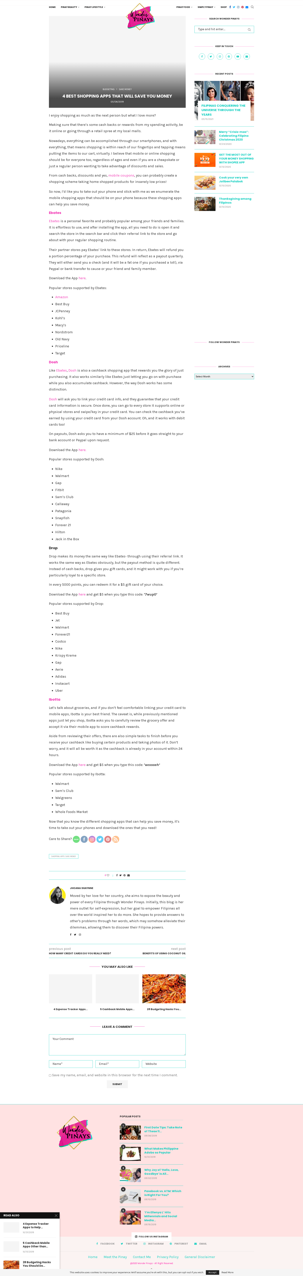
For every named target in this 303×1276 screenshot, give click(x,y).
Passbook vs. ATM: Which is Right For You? (162, 1193)
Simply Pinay (205, 7)
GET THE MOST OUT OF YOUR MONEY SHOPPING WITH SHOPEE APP (236, 159)
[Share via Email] (128, 875)
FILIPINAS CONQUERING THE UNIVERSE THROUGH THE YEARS (223, 110)
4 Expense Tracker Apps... (70, 1009)
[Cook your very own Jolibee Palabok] (205, 183)
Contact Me (142, 1257)
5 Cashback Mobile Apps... (117, 1009)
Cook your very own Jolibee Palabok (233, 179)
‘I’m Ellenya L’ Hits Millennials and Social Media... (160, 1216)
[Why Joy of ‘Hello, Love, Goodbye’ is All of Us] (130, 1175)
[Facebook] (230, 7)
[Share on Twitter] (120, 875)
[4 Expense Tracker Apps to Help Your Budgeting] (70, 988)
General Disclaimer (200, 1257)
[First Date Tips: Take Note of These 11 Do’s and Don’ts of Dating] (130, 1133)
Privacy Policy (168, 1257)
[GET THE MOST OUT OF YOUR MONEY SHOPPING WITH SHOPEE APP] (205, 160)
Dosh (53, 362)
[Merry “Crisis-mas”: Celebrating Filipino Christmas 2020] (205, 137)
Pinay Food (183, 7)
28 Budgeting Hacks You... (164, 1009)
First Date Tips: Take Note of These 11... (163, 1129)
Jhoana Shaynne (81, 888)
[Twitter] (234, 7)
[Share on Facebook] (117, 875)
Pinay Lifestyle (94, 7)
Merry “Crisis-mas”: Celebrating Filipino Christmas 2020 (234, 136)
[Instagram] (238, 7)
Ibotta (54, 699)
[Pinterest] (242, 7)
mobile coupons (121, 175)
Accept (212, 1272)
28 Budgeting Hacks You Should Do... (37, 1264)
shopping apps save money (63, 856)
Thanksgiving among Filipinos (235, 201)
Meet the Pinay (115, 1257)
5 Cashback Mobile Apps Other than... (36, 1244)
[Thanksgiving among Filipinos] (205, 204)
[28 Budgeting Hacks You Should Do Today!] (164, 988)
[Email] (246, 7)
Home (52, 7)
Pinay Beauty (69, 7)
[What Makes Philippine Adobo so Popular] (130, 1154)
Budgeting (109, 89)
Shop (224, 7)
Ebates (55, 212)
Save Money (125, 89)
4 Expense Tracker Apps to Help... (36, 1225)
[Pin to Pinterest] (124, 875)
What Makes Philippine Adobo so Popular (161, 1151)
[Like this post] (110, 875)
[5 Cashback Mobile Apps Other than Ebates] (117, 988)
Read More (227, 1272)
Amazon (61, 297)
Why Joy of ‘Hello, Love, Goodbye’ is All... (161, 1172)
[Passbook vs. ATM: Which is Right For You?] (130, 1196)
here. (82, 450)
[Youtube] (238, 56)
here (82, 278)
